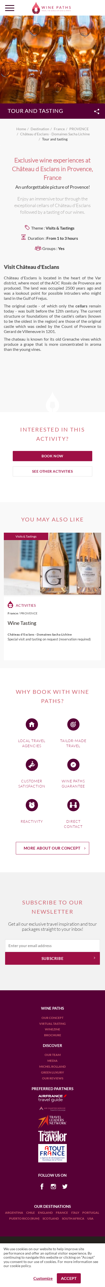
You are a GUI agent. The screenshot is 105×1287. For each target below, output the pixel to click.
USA (90, 1218)
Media (52, 1061)
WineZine (52, 1029)
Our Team (53, 1055)
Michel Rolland (52, 1066)
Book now (52, 456)
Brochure (52, 1035)
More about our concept (52, 848)
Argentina (14, 1212)
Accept (69, 1278)
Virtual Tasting (52, 1024)
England (45, 1212)
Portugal (90, 1212)
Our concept (52, 1018)
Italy (75, 1212)
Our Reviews (52, 1078)
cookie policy (20, 1266)
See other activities (52, 471)
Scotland (51, 1218)
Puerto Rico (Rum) (24, 1218)
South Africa (73, 1218)
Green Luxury (52, 1072)
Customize (43, 1278)
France (62, 1212)
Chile (30, 1212)
